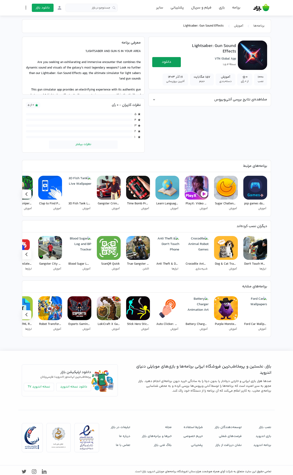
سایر (159, 8)
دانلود (166, 62)
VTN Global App (225, 58)
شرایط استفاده (193, 427)
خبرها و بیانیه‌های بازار (157, 436)
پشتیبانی (177, 8)
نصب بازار (265, 427)
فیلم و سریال (201, 8)
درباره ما (124, 436)
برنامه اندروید (262, 445)
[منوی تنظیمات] (26, 7)
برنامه (236, 8)
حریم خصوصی (193, 436)
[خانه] (261, 8)
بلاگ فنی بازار (163, 445)
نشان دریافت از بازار (228, 445)
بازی (222, 8)
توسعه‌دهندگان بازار (228, 427)
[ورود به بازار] (59, 8)
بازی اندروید (263, 436)
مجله (168, 427)
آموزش (238, 25)
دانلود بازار (43, 7)
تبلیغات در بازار (120, 427)
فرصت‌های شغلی (230, 436)
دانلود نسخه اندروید (73, 386)
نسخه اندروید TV (39, 386)
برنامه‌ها (259, 25)
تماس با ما (123, 445)
